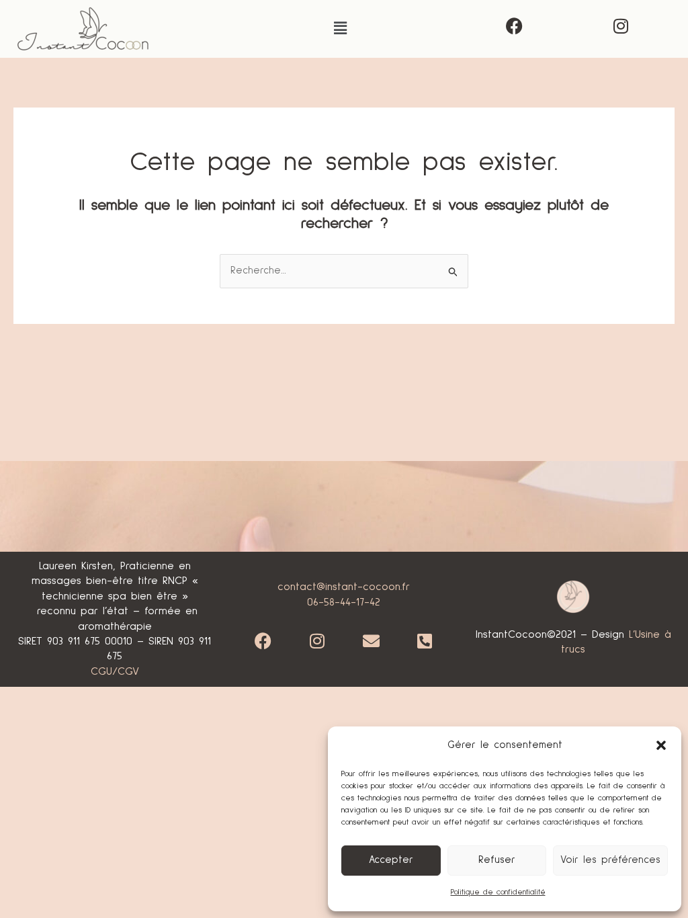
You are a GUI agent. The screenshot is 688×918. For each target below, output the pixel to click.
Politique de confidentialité (498, 892)
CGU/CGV (115, 671)
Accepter (391, 860)
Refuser (496, 860)
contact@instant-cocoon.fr (343, 586)
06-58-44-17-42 (343, 602)
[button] (661, 745)
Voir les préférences (610, 860)
